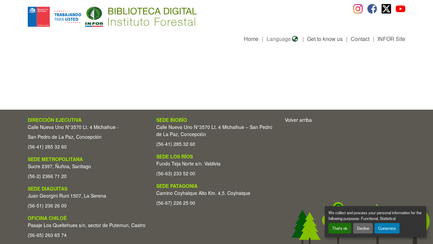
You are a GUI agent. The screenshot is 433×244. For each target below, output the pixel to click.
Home (251, 39)
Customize (387, 228)
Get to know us (325, 39)
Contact (360, 39)
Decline (363, 228)
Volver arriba (298, 119)
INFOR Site (391, 39)
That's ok (339, 228)
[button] (83, 17)
